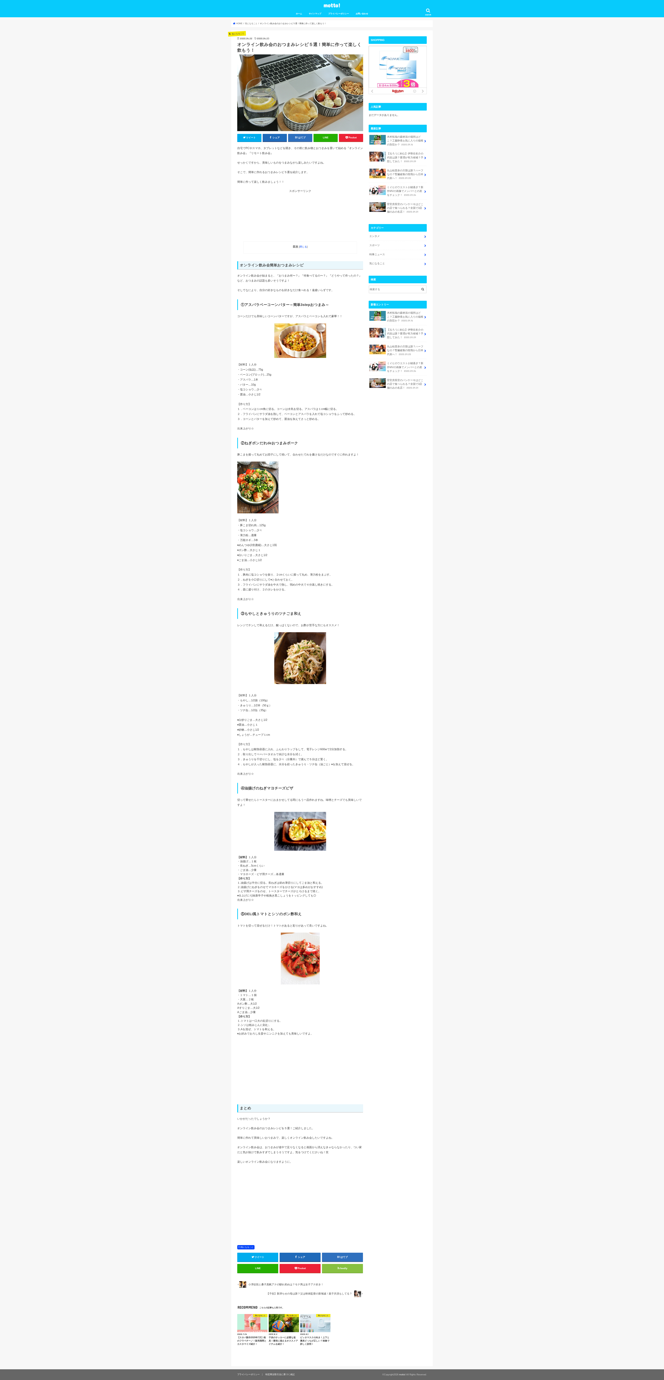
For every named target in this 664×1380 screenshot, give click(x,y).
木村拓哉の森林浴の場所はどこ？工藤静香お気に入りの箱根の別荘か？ (405, 140)
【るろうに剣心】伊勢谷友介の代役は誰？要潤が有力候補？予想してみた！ (405, 157)
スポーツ (374, 245)
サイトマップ (315, 13)
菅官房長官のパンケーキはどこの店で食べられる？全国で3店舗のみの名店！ (405, 208)
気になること (247, 1247)
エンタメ (374, 236)
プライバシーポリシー (338, 13)
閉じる (303, 246)
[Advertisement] (300, 217)
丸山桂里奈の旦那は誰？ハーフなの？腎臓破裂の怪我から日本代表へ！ (405, 174)
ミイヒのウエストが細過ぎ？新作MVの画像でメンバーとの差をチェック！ (405, 191)
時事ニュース (377, 254)
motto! (332, 5)
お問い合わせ (362, 13)
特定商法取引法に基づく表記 (280, 1374)
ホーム (299, 13)
